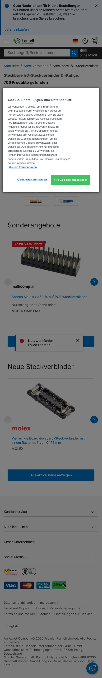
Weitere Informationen (23, 166)
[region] (51, 140)
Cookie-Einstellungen (32, 179)
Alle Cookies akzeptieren (71, 179)
